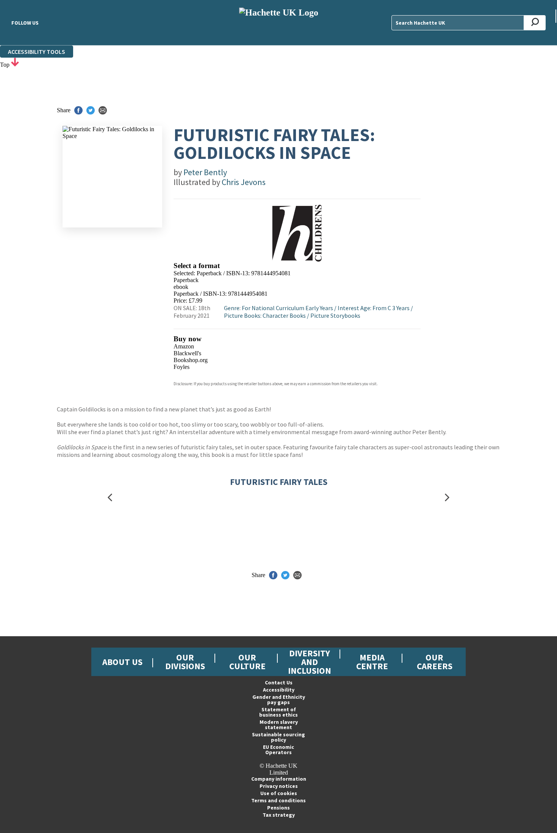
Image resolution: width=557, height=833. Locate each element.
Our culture (247, 661)
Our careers (434, 661)
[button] (110, 497)
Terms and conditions (278, 800)
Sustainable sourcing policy (278, 737)
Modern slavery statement (279, 724)
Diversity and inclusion (309, 662)
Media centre (372, 661)
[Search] (535, 22)
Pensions (278, 807)
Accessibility (278, 689)
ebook (181, 287)
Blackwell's (187, 353)
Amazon (184, 346)
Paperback (186, 280)
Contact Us (279, 682)
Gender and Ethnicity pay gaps (278, 699)
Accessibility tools (36, 51)
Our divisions (185, 661)
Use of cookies (278, 793)
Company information (278, 778)
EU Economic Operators (278, 750)
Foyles (181, 367)
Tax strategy (279, 814)
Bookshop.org (191, 360)
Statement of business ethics (278, 712)
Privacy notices (279, 786)
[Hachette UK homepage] (278, 23)
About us (122, 661)
